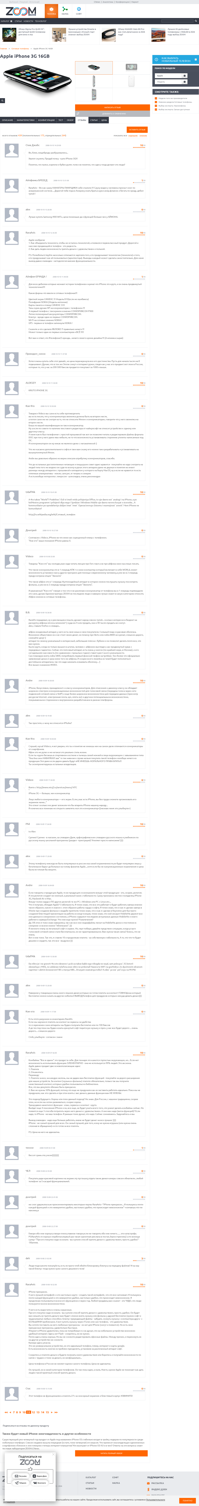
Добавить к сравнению (114, 114)
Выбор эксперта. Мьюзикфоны (172, 106)
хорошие (133, 135)
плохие (143, 135)
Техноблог (40, 21)
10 (23, 1412)
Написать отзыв (112, 107)
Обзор (70, 120)
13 (37, 1412)
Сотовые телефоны (20, 49)
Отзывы (82, 120)
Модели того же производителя (173, 98)
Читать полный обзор (111, 1453)
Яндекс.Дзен (159, 1489)
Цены (104, 120)
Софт (79, 14)
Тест (60, 120)
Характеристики (25, 120)
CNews (97, 2)
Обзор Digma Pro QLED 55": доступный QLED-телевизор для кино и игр (32, 32)
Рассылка (157, 1483)
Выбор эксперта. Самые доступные (174, 109)
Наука (65, 14)
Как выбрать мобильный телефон (176, 59)
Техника (51, 14)
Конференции (122, 2)
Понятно (187, 1501)
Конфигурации (46, 120)
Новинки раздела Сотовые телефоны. (175, 102)
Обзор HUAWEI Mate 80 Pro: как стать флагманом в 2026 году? (131, 32)
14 (42, 1412)
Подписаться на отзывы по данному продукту (26, 1425)
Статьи (18, 21)
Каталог (5, 21)
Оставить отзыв (137, 130)
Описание (7, 120)
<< (6, 1412)
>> (56, 1412)
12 (33, 1412)
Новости (28, 21)
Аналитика (108, 2)
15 (47, 1412)
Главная (3, 49)
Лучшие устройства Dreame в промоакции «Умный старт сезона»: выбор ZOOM (82, 32)
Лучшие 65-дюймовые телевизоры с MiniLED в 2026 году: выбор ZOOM (181, 32)
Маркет (135, 2)
